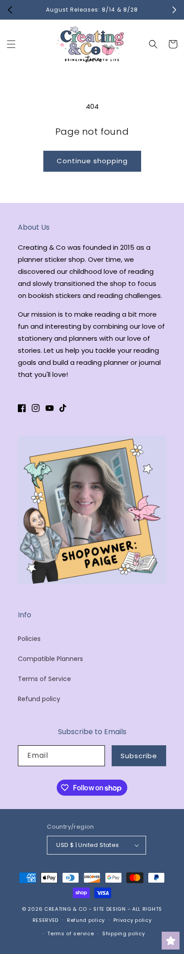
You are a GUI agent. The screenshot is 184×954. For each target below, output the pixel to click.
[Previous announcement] (10, 10)
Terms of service (70, 933)
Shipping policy (123, 933)
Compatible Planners (50, 658)
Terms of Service (44, 678)
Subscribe (139, 755)
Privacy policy (132, 920)
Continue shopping (92, 160)
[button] (11, 44)
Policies (29, 638)
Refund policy (39, 698)
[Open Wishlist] (171, 941)
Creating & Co (65, 909)
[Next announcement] (174, 10)
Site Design (109, 909)
